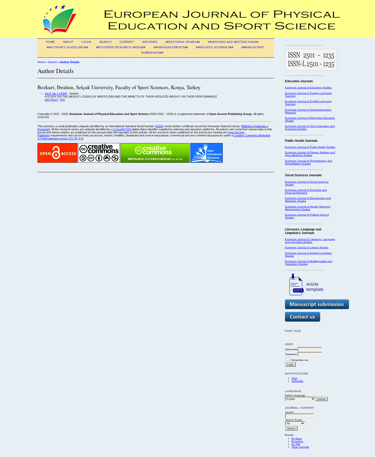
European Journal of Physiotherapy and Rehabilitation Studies (308, 162)
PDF (62, 99)
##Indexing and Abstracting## (233, 41)
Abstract (51, 99)
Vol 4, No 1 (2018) (56, 93)
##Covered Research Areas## (121, 47)
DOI (128, 129)
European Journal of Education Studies (308, 87)
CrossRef (119, 129)
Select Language (295, 395)
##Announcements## (171, 47)
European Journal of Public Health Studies (310, 147)
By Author (297, 441)
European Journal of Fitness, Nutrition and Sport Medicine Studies (310, 154)
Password (291, 354)
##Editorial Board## (183, 41)
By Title (296, 444)
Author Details (69, 62)
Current (127, 41)
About (68, 41)
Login (86, 41)
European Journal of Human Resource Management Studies (307, 208)
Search (105, 41)
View (294, 378)
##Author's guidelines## (67, 47)
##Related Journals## (214, 47)
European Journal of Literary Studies (306, 247)
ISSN (159, 126)
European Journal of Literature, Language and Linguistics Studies (310, 240)
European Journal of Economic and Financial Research (306, 191)
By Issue (297, 438)
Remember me (299, 360)
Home (50, 41)
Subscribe (297, 381)
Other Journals (300, 447)
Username (291, 349)
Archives (150, 41)
